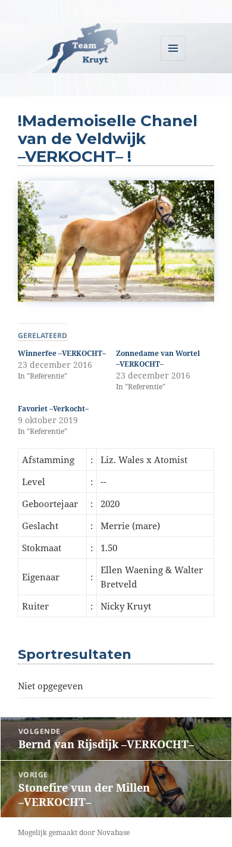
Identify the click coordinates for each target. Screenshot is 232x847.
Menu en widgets (173, 60)
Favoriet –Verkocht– (53, 409)
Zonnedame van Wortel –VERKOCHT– (158, 358)
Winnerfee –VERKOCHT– (62, 353)
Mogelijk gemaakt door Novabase (74, 832)
